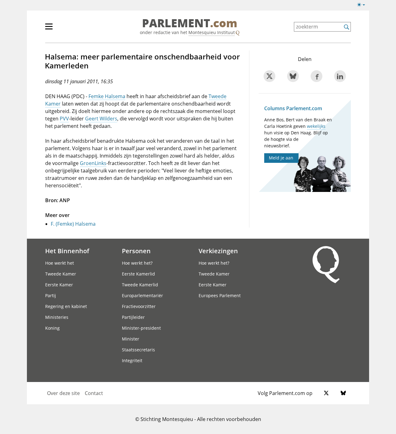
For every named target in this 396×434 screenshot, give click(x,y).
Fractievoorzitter (139, 306)
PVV (64, 118)
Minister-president (141, 328)
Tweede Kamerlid (140, 285)
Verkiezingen (218, 250)
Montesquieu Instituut (211, 32)
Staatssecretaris (138, 350)
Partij (50, 295)
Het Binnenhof (67, 250)
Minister (130, 339)
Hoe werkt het (59, 263)
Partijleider (133, 317)
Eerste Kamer (59, 285)
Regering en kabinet (66, 306)
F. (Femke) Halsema (73, 223)
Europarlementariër (142, 295)
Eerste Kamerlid (138, 274)
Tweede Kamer (60, 274)
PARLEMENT (189, 23)
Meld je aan (281, 158)
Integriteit (132, 360)
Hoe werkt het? (137, 263)
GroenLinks (93, 163)
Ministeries (56, 317)
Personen (136, 250)
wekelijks (316, 126)
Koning (52, 328)
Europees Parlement (220, 295)
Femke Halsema (106, 96)
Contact (94, 393)
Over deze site (63, 393)
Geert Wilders (101, 118)
